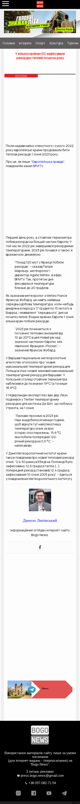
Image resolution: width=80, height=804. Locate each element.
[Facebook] (40, 547)
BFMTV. (38, 166)
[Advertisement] (40, 111)
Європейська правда (47, 161)
